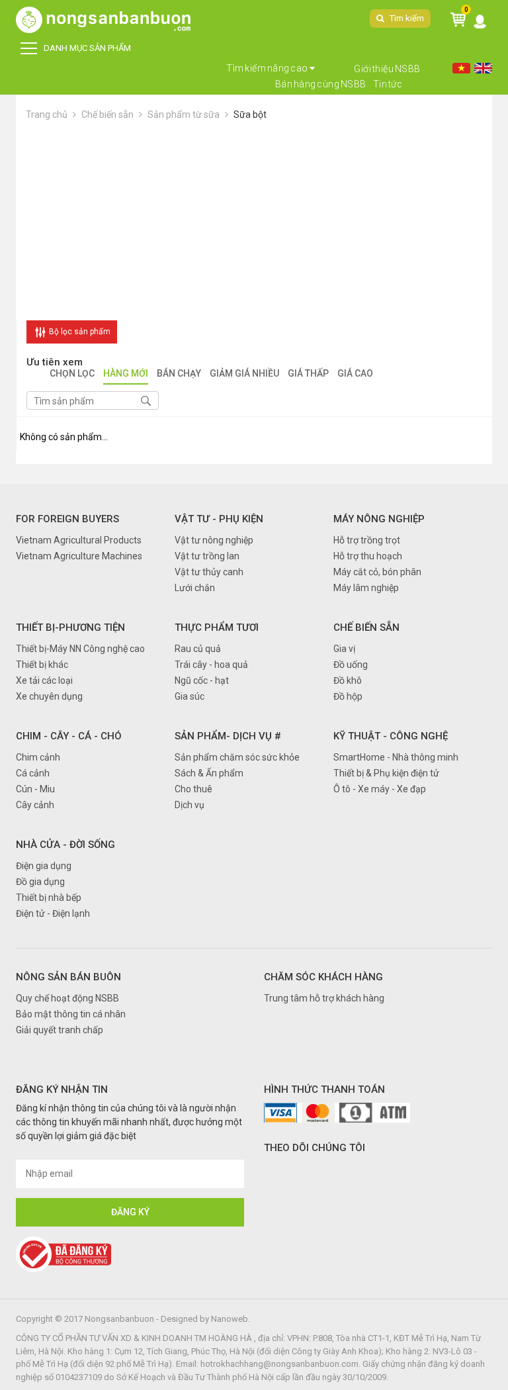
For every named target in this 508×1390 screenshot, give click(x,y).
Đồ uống (350, 664)
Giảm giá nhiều (244, 374)
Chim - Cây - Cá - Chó (69, 736)
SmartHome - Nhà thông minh (395, 757)
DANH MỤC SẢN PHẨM (87, 48)
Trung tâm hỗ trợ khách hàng (324, 998)
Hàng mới (125, 374)
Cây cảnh (35, 805)
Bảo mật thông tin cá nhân (71, 1014)
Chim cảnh (38, 757)
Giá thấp (308, 374)
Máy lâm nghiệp (366, 587)
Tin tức (388, 84)
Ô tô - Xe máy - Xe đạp (379, 789)
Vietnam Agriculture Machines (79, 556)
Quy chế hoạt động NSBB (67, 998)
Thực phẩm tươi (217, 627)
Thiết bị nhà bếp (48, 897)
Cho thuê (193, 789)
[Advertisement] (254, 221)
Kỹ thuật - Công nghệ (390, 736)
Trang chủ (46, 114)
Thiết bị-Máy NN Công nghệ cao (80, 648)
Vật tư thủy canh (209, 572)
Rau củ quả (198, 648)
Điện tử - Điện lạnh (53, 913)
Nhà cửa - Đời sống (65, 845)
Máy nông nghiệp (379, 519)
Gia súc (189, 696)
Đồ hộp (347, 696)
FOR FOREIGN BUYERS (67, 519)
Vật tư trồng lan (207, 556)
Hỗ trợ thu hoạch (367, 556)
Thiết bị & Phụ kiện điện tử (386, 773)
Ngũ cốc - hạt (202, 680)
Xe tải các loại (44, 680)
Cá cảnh (33, 773)
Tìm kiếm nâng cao (267, 68)
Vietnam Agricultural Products (79, 540)
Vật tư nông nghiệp (214, 540)
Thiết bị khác (42, 664)
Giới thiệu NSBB (387, 69)
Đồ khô (347, 680)
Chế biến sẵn (107, 114)
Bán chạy (179, 374)
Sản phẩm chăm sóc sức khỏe (237, 757)
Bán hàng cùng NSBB (320, 84)
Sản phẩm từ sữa (184, 114)
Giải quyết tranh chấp (59, 1030)
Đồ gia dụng (40, 881)
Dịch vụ (189, 805)
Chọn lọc (72, 374)
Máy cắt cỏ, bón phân (377, 572)
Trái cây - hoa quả (211, 664)
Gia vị (344, 648)
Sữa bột (250, 114)
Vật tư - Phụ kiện (219, 519)
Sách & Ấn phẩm (209, 773)
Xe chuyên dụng (49, 696)
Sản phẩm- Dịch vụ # (228, 736)
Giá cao (355, 374)
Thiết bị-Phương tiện (70, 627)
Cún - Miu (35, 789)
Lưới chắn (195, 587)
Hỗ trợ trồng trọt (366, 540)
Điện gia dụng (43, 865)
